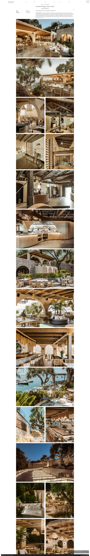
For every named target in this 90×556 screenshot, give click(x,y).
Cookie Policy (87, 555)
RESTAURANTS (47, 4)
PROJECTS (42, 4)
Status (17, 10)
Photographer (18, 12)
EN (87, 0)
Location (17, 11)
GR (88, 0)
